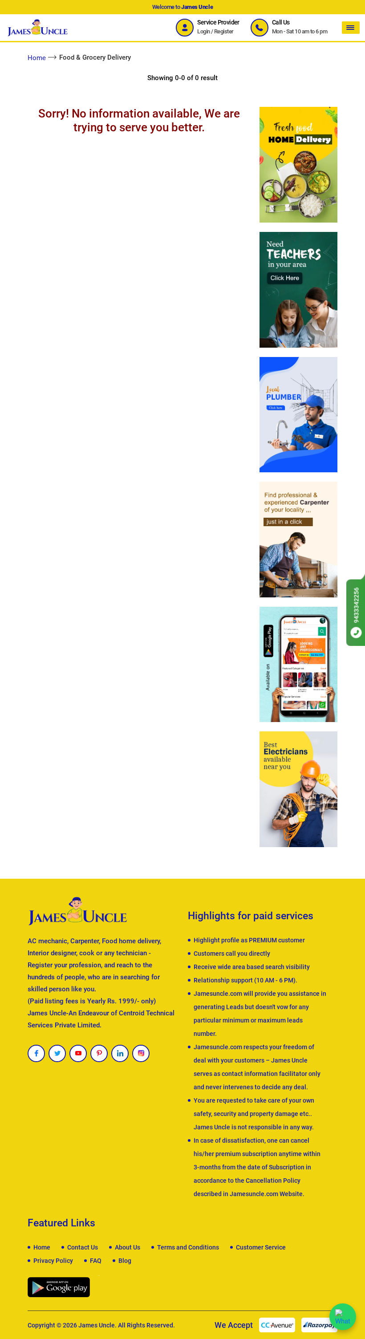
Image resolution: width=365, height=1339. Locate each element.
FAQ (95, 1260)
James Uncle (96, 1325)
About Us (127, 1247)
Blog (124, 1260)
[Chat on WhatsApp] (342, 1316)
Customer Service (261, 1247)
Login (203, 31)
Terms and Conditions (188, 1247)
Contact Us (82, 1247)
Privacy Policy (53, 1260)
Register (224, 31)
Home (37, 58)
